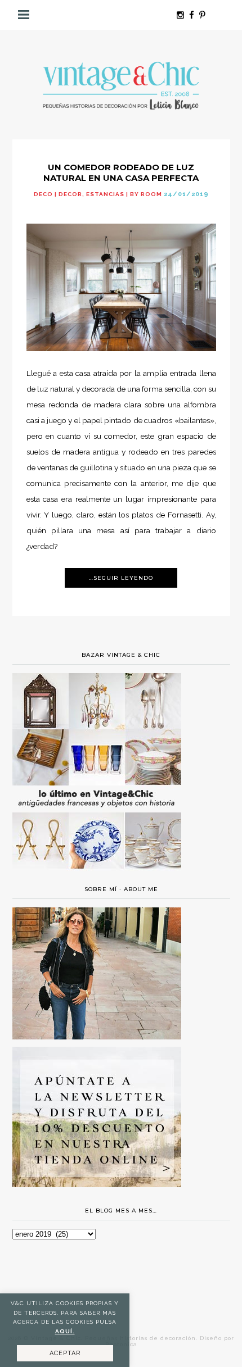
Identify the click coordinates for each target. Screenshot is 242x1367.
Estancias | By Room (124, 194)
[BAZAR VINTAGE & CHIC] (96, 875)
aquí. (65, 1331)
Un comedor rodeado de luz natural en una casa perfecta (121, 172)
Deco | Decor (58, 194)
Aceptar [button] (65, 1353)
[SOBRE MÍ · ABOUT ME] (96, 1036)
